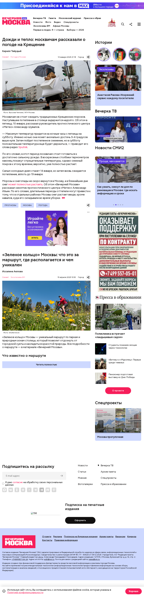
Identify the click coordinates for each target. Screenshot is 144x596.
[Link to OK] (17, 490)
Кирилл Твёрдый (11, 51)
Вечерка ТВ (39, 18)
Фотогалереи (85, 484)
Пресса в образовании (96, 18)
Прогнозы (10, 205)
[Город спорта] (111, 24)
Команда (131, 537)
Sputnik (22, 147)
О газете (46, 537)
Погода (42, 205)
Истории (103, 42)
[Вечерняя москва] (18, 541)
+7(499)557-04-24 (20, 559)
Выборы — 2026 (75, 30)
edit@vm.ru (49, 559)
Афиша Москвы (61, 26)
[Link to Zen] (23, 490)
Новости (37, 22)
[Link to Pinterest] (54, 490)
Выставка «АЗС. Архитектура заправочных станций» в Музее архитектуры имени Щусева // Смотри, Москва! (119, 54)
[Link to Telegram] (35, 490)
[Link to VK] (10, 490)
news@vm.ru (94, 559)
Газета (52, 18)
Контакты (47, 540)
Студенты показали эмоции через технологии (123, 346)
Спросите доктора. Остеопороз (118, 129)
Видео (57, 22)
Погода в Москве (18, 57)
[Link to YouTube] (29, 490)
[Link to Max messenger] (4, 490)
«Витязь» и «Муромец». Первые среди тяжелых (125, 361)
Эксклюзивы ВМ (41, 26)
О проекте (118, 390)
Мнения (82, 478)
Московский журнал (70, 18)
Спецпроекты (71, 22)
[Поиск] (122, 24)
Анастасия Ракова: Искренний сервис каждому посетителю (118, 78)
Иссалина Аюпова (12, 271)
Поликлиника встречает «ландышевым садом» (110, 335)
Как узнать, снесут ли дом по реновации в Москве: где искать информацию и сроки (118, 170)
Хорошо (133, 591)
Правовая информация (66, 540)
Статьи (82, 472)
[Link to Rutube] (48, 490)
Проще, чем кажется (111, 161)
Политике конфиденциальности (25, 592)
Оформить (80, 520)
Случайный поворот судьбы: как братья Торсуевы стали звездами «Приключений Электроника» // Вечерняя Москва (104, 54)
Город (81, 57)
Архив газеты (108, 472)
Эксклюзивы (106, 69)
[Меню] (139, 24)
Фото (48, 22)
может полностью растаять (25, 184)
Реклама (57, 537)
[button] (136, 54)
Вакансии (120, 537)
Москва (27, 205)
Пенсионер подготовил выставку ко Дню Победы (122, 376)
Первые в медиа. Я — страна (48, 30)
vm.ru (40, 557)
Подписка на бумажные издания (80, 537)
